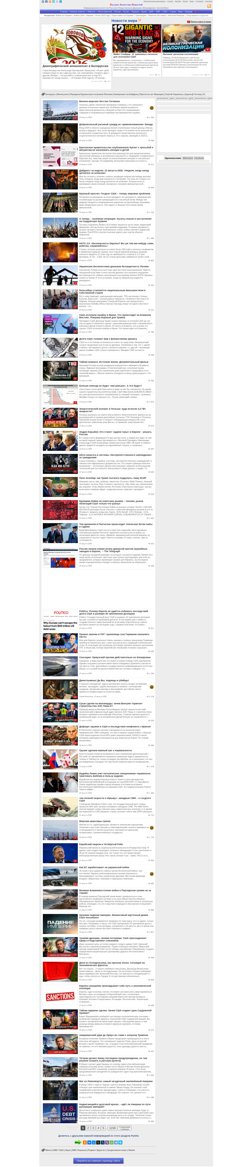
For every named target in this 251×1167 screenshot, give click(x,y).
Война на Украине (64, 15)
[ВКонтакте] (89, 1142)
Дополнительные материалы (154, 1)
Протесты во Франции (151, 94)
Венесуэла (62, 94)
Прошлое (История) (157, 15)
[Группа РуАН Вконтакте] (43, 2)
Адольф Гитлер (193, 94)
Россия (117, 11)
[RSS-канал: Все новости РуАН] (209, 6)
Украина (135, 11)
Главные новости (77, 11)
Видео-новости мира (201, 22)
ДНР (151, 11)
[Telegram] (116, 1142)
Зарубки (178, 1)
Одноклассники (173, 158)
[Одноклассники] (85, 1142)
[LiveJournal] (103, 1142)
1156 (112, 1128)
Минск (48, 1150)
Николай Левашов (176, 15)
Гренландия (140, 15)
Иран (68, 1150)
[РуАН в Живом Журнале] (57, 2)
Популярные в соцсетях (197, 15)
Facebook (199, 158)
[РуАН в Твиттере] (53, 2)
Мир (180, 11)
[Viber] (107, 1142)
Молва (185, 1)
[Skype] (120, 1142)
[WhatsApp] (111, 1142)
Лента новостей (105, 11)
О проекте (199, 1)
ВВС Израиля (79, 1150)
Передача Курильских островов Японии (91, 94)
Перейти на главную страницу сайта (98, 1160)
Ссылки (170, 1)
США (165, 11)
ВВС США (58, 1150)
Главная (63, 11)
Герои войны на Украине (122, 15)
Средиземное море (117, 1150)
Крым (144, 11)
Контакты (208, 1)
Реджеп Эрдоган (96, 1150)
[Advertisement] (98, 589)
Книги (192, 1)
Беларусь (50, 94)
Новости (91, 11)
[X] (98, 1142)
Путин (126, 11)
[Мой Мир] (94, 1142)
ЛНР (158, 11)
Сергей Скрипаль (174, 94)
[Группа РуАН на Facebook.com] (46, 2)
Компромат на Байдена (126, 94)
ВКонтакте (188, 158)
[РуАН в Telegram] (60, 2)
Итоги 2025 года (102, 15)
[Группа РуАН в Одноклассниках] (50, 2)
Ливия (131, 1150)
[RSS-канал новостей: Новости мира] (139, 20)
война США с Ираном (83, 15)
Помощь (188, 11)
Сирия (173, 11)
